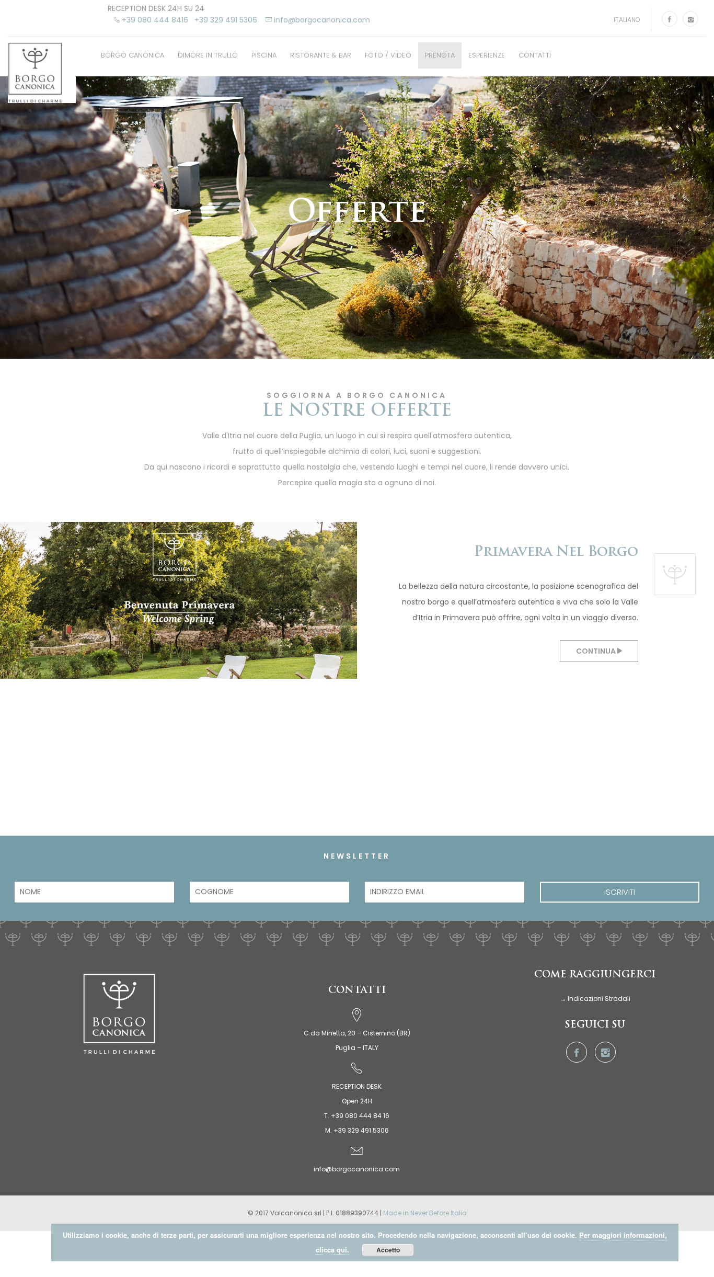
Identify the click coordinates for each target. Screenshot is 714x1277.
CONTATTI (535, 50)
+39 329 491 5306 (225, 20)
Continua (596, 646)
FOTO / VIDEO (388, 50)
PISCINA (264, 50)
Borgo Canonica (132, 50)
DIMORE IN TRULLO (208, 50)
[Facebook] (669, 19)
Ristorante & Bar (320, 50)
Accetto (388, 1250)
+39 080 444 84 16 (360, 1110)
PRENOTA (440, 50)
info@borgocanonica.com (357, 1163)
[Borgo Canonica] (42, 67)
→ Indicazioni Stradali (595, 993)
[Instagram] (690, 19)
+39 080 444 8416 (155, 20)
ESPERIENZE (486, 50)
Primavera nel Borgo (556, 547)
